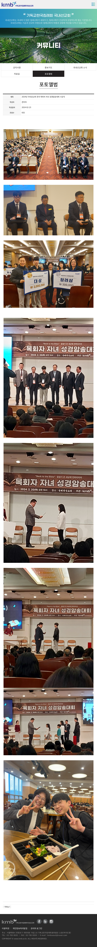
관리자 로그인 (36, 928)
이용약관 (5, 928)
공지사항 (17, 67)
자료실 (17, 73)
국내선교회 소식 (80, 67)
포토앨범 (48, 73)
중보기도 (48, 67)
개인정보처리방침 (20, 928)
